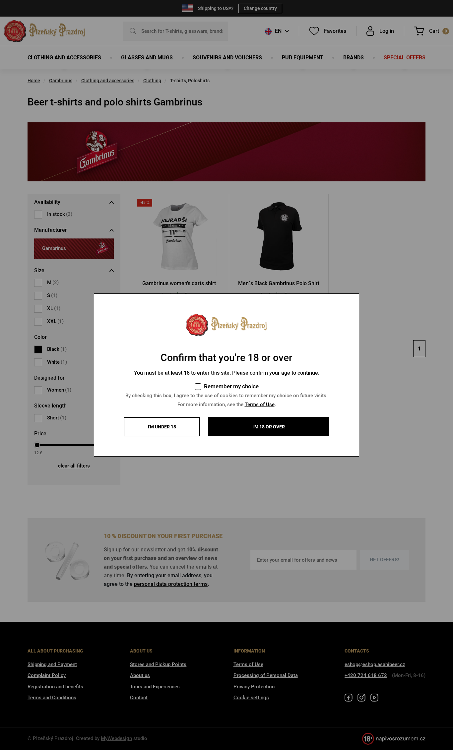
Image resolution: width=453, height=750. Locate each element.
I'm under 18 (162, 426)
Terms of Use (260, 404)
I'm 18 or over (268, 426)
